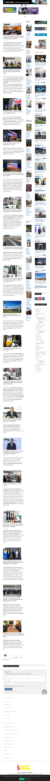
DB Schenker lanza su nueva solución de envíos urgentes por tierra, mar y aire (28, 267)
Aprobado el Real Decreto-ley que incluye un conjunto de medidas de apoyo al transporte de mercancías (13, 452)
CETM (5, 100)
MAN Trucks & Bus (39, 347)
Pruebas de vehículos (8, 708)
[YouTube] (39, 298)
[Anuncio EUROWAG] (41, 28)
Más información (45, 776)
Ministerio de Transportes (41, 352)
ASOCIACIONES (7, 24)
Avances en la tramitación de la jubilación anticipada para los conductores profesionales (40, 64)
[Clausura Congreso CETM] (12, 136)
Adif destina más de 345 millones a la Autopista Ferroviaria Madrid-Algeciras (28, 134)
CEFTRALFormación (40, 313)
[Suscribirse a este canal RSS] (23, 21)
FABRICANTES (37, 130)
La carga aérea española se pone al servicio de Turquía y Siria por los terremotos (28, 251)
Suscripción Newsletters (8, 737)
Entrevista (37, 176)
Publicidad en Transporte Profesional (11, 733)
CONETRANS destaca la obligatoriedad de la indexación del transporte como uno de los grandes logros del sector (13, 37)
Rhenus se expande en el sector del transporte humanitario (28, 65)
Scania (37, 358)
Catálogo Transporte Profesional (10, 730)
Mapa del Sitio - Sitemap (8, 754)
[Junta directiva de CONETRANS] (12, 203)
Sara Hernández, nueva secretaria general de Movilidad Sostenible (28, 195)
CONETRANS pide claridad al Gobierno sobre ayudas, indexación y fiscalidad (12, 210)
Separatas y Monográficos (9, 726)
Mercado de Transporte (8, 697)
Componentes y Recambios (41, 322)
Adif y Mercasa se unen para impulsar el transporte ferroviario (28, 150)
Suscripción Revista (8, 740)
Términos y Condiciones (19, 686)
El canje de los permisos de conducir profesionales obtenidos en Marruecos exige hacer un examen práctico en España (41, 203)
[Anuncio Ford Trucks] (25, 2)
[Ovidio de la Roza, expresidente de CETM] (12, 104)
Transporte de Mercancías (9, 58)
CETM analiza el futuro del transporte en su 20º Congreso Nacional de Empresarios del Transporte (13, 174)
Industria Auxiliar (39, 339)
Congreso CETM (7, 718)
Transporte (38, 366)
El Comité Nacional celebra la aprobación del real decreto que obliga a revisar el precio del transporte (13, 280)
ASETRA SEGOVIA (7, 472)
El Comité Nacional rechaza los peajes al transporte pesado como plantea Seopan (13, 247)
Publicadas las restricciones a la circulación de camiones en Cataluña (40, 141)
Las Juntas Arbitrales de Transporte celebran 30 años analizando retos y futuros (12, 71)
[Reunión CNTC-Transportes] (12, 591)
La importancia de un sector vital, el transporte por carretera (11, 143)
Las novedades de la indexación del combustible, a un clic (11, 348)
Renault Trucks (39, 356)
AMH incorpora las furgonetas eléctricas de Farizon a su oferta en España (28, 111)
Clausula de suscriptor (8, 744)
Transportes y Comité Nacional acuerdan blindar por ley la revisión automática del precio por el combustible (13, 525)
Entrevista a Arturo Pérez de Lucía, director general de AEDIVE (40, 171)
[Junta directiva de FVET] (12, 554)
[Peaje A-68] (12, 240)
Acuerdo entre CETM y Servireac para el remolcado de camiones (40, 79)
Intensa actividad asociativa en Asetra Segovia (12, 484)
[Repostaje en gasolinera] (12, 271)
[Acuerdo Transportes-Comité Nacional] (12, 517)
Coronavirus (38, 324)
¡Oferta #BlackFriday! (8, 723)
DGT (44, 324)
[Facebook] (36, 298)
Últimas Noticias (7, 704)
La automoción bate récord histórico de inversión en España (28, 51)
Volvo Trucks (38, 371)
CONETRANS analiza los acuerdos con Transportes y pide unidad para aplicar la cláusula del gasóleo (13, 382)
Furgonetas (38, 336)
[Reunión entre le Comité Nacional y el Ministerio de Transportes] (12, 626)
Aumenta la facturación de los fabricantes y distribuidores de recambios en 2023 (41, 110)
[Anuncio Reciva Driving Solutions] (41, 22)
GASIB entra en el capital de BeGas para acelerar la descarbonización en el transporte (29, 36)
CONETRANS (6, 198)
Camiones (38, 311)
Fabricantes (38, 329)
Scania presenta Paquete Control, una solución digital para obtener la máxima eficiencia (40, 95)
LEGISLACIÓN (7, 439)
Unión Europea (39, 368)
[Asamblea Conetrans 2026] (12, 29)
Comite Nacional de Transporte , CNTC (41, 318)
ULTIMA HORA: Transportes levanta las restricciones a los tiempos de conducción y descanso (40, 236)
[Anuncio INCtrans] (32, 10)
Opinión (43, 354)
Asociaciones (38, 309)
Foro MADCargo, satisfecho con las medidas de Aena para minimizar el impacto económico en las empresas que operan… (29, 285)
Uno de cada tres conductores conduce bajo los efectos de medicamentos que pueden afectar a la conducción (29, 81)
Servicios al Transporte (40, 364)
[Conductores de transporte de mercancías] (12, 341)
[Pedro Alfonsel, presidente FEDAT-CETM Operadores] (12, 412)
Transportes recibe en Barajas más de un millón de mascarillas (28, 318)
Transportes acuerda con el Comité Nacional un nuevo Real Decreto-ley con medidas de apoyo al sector (13, 599)
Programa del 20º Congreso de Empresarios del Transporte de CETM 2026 (12, 315)
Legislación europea (40, 343)
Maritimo (37, 350)
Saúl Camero (37, 100)
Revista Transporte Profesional (10, 711)
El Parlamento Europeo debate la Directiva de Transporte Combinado (39, 267)
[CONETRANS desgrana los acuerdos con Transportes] (12, 374)
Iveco (37, 341)
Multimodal (38, 354)
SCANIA (44, 98)
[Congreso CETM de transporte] (12, 307)
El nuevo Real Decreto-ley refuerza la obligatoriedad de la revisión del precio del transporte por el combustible (13, 562)
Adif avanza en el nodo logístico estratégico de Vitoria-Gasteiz (28, 181)
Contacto (18, 5)
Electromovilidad (39, 326)
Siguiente (16, 657)
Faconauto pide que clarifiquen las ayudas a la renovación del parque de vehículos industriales (40, 220)
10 (11, 657)
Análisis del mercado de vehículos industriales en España (39, 125)
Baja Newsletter (7, 757)
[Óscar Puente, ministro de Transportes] (12, 444)
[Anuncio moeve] (41, 34)
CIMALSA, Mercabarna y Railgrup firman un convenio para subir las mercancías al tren (29, 165)
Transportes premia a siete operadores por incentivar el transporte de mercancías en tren (28, 211)
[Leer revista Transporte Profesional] (41, 44)
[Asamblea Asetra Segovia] (12, 476)
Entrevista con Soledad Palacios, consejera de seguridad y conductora (28, 97)
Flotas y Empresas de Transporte (41, 332)
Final (21, 657)
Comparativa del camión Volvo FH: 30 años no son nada (41, 156)
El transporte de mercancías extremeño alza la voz (40, 186)
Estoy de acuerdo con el (14, 686)
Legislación (42, 341)
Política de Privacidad (8, 747)
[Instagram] (43, 298)
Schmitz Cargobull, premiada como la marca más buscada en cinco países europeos (40, 282)
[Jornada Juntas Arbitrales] (12, 63)
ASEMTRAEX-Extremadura (39, 190)
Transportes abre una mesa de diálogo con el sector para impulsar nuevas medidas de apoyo (13, 635)
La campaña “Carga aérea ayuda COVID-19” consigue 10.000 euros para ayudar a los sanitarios (29, 303)
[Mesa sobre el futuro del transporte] (12, 166)
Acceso (15, 5)
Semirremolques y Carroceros (40, 286)
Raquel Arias (42, 68)
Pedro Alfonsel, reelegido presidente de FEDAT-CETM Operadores (12, 420)
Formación (38, 334)
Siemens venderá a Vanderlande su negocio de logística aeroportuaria (29, 235)
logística (37, 345)
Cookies (5, 750)
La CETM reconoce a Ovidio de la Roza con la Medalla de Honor (12, 112)
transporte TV (6, 714)
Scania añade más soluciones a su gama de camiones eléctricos (40, 252)
